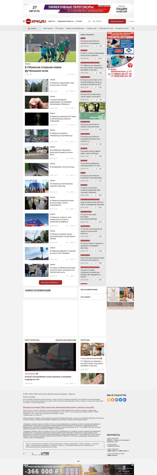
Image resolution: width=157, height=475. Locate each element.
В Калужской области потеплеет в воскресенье (91, 177)
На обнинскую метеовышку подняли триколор (61, 185)
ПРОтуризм (59, 28)
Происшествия (85, 77)
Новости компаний (38, 290)
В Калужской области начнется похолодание (90, 42)
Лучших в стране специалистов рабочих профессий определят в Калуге (90, 273)
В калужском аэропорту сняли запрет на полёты (91, 95)
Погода (83, 38)
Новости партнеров (70, 443)
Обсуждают (86, 297)
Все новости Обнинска (49, 282)
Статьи (79, 21)
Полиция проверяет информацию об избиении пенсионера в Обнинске (61, 102)
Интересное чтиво (122, 28)
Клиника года (91, 28)
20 (67, 383)
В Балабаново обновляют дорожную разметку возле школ (61, 152)
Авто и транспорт (86, 91)
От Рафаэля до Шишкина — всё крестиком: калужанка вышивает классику (92, 67)
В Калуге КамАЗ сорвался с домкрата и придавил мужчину (92, 245)
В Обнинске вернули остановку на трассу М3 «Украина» (63, 252)
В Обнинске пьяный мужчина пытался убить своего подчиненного (62, 202)
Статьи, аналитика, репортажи (90, 62)
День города (48, 28)
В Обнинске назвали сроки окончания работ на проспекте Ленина (62, 236)
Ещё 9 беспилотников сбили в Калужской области (92, 259)
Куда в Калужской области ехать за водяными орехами (92, 203)
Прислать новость (117, 21)
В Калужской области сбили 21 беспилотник (90, 125)
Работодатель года (106, 28)
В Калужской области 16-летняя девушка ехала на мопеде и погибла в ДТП (91, 82)
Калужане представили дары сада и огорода (90, 152)
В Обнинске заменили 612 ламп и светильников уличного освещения (63, 118)
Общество (84, 50)
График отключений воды (75, 28)
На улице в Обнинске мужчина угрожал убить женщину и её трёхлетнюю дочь (62, 270)
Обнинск (27, 64)
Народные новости (65, 21)
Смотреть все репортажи (66, 340)
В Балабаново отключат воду (62, 167)
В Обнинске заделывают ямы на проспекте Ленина (62, 84)
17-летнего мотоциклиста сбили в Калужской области (91, 231)
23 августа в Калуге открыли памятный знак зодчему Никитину (90, 190)
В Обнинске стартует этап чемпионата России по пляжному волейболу (60, 219)
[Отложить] (75, 74)
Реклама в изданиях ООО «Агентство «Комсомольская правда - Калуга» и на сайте (58, 407)
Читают (101, 297)
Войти (132, 21)
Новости (51, 21)
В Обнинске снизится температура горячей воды (61, 134)
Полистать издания (29, 397)
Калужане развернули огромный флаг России (90, 164)
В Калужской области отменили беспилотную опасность (90, 139)
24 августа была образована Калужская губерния (92, 54)
